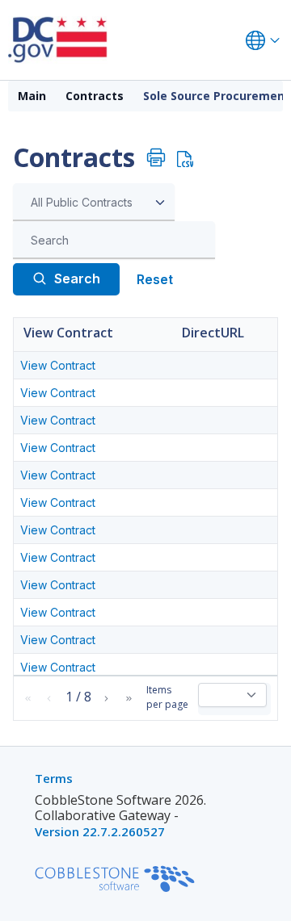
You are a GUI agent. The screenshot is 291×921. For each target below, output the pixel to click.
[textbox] (118, 240)
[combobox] (94, 202)
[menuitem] (32, 96)
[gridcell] (94, 365)
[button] (28, 698)
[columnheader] (94, 334)
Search (77, 278)
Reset (155, 279)
